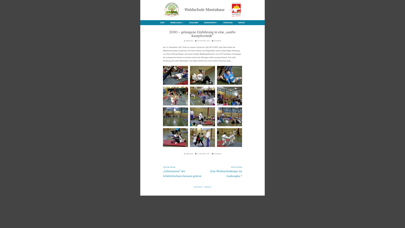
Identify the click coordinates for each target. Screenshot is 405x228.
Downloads (228, 23)
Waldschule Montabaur (205, 9)
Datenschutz (198, 187)
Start (162, 23)
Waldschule (189, 41)
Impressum (207, 187)
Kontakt (241, 23)
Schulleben (193, 23)
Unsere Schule (176, 23)
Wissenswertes (210, 23)
